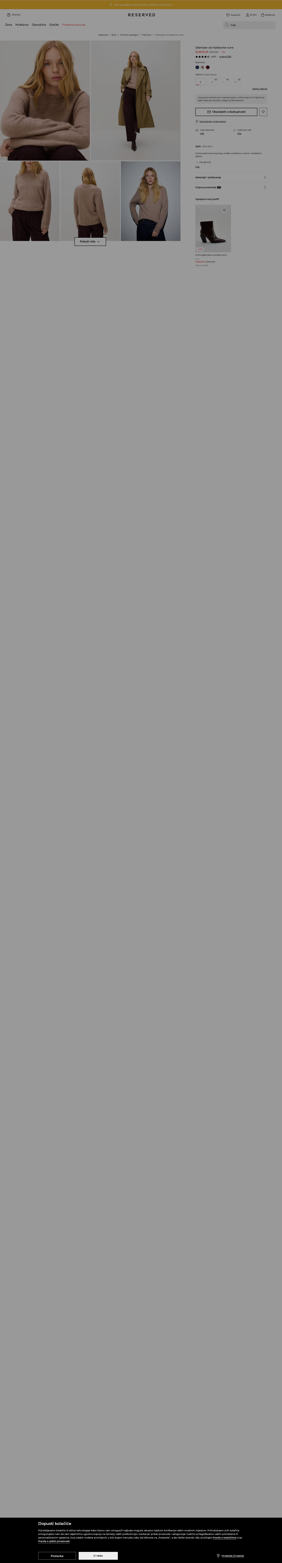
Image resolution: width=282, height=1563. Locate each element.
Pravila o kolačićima (224, 1537)
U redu (98, 1555)
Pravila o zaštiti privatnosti (54, 1541)
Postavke (57, 1556)
